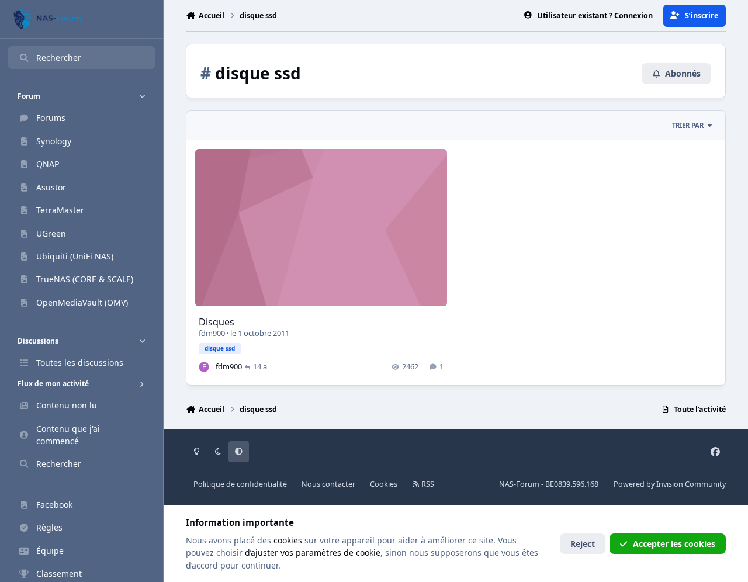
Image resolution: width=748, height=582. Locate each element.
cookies (287, 540)
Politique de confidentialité (240, 484)
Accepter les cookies (674, 543)
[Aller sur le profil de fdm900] (204, 367)
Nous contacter (328, 484)
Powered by (670, 484)
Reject (582, 543)
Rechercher (58, 57)
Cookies (383, 484)
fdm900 (212, 333)
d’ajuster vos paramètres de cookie (312, 552)
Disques (216, 322)
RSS (427, 484)
